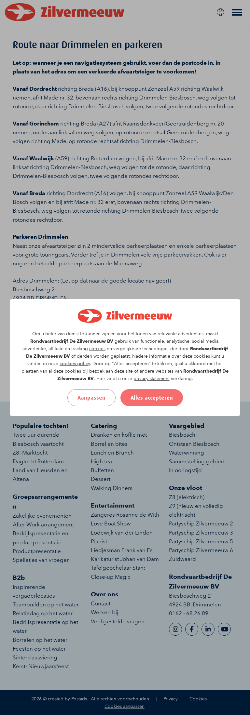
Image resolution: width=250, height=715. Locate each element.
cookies (97, 348)
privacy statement (151, 378)
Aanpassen (91, 397)
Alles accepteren (152, 397)
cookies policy (75, 363)
